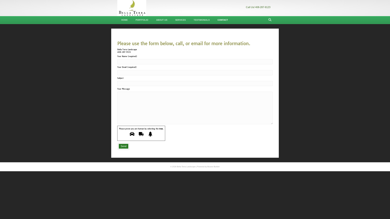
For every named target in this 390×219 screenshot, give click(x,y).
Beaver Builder (213, 167)
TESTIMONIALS (202, 20)
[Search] (270, 20)
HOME (124, 20)
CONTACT (223, 20)
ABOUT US (161, 20)
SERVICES (180, 20)
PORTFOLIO (142, 20)
